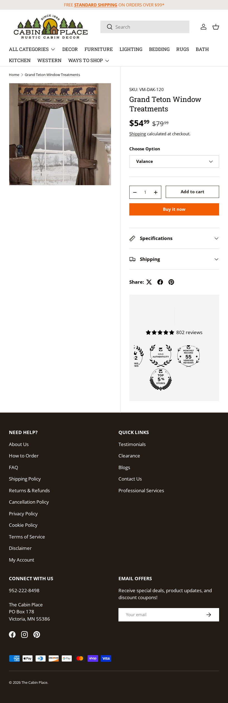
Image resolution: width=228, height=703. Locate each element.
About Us (19, 444)
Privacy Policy (23, 513)
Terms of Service (27, 536)
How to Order (24, 455)
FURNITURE (99, 49)
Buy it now (174, 209)
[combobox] (144, 27)
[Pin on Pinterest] (171, 282)
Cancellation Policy (29, 502)
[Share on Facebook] (160, 282)
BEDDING (159, 49)
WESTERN (49, 60)
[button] (216, 27)
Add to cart (192, 191)
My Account (21, 560)
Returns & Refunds (29, 490)
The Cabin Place (34, 682)
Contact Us (130, 479)
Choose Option (144, 148)
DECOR (70, 49)
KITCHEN (20, 60)
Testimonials (132, 444)
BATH (202, 49)
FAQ (13, 467)
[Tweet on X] (149, 282)
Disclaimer (20, 548)
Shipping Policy (25, 479)
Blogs (124, 467)
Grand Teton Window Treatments (52, 75)
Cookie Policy (23, 525)
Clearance (129, 455)
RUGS (182, 49)
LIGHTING (131, 49)
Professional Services (141, 490)
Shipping (137, 133)
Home (14, 75)
